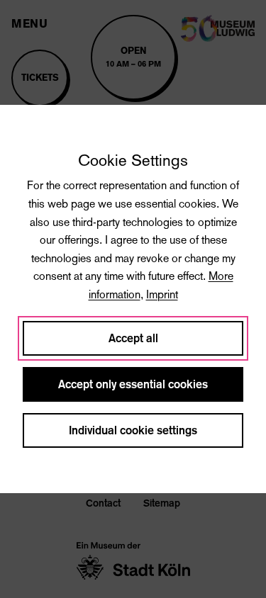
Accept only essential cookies (133, 384)
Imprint (162, 294)
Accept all (133, 338)
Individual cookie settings (133, 430)
